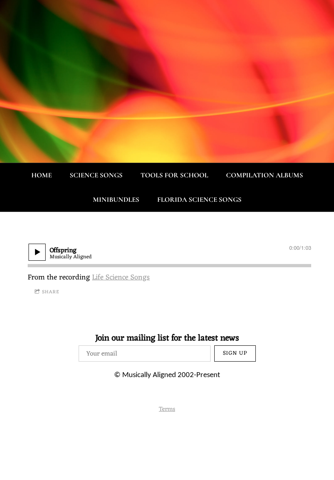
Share (50, 292)
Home (41, 175)
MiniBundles (116, 199)
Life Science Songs (121, 277)
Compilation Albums (264, 175)
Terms (167, 409)
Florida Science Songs (199, 199)
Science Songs (96, 175)
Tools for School (174, 175)
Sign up (235, 353)
